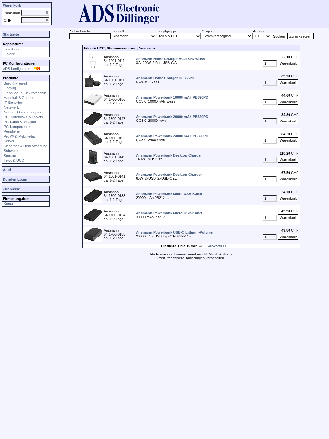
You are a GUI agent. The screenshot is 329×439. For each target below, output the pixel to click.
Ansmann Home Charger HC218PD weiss (170, 59)
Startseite (11, 34)
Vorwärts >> (217, 246)
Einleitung (11, 49)
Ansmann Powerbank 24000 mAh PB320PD (172, 136)
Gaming (9, 88)
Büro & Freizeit (15, 83)
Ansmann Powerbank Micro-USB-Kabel (169, 194)
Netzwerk (11, 107)
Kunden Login (15, 179)
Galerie (9, 54)
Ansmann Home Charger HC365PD (165, 78)
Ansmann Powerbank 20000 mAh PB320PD (172, 117)
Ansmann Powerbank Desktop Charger (169, 155)
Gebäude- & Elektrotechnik (24, 93)
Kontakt (9, 204)
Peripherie (11, 131)
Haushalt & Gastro (18, 98)
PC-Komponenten (17, 127)
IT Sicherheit (13, 102)
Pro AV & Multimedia (19, 136)
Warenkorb (12, 5)
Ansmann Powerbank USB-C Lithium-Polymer (175, 232)
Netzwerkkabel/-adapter (22, 112)
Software (10, 151)
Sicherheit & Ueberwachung (25, 146)
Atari (7, 170)
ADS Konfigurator (18, 69)
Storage (9, 155)
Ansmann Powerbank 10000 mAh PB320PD (172, 97)
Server (8, 141)
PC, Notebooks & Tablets (23, 117)
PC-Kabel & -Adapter (19, 122)
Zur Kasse (11, 189)
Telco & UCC (13, 160)
